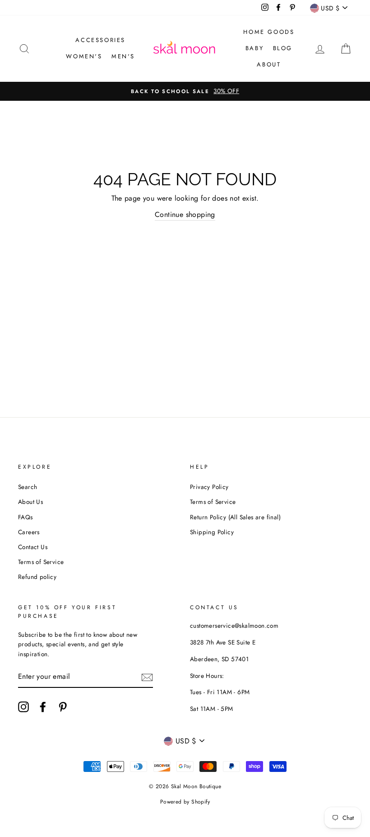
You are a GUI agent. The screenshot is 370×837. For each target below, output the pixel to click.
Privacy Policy (209, 486)
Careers (29, 531)
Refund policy (37, 576)
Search (27, 486)
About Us (30, 501)
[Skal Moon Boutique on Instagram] (23, 706)
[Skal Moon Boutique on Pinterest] (62, 706)
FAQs (25, 517)
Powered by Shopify (185, 802)
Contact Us (32, 546)
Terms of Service (41, 561)
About (269, 64)
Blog (282, 48)
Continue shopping (185, 214)
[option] (185, 91)
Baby (254, 48)
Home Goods (268, 32)
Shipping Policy (212, 531)
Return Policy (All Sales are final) (235, 517)
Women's (84, 56)
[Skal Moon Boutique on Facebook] (42, 706)
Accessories (100, 40)
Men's (123, 56)
